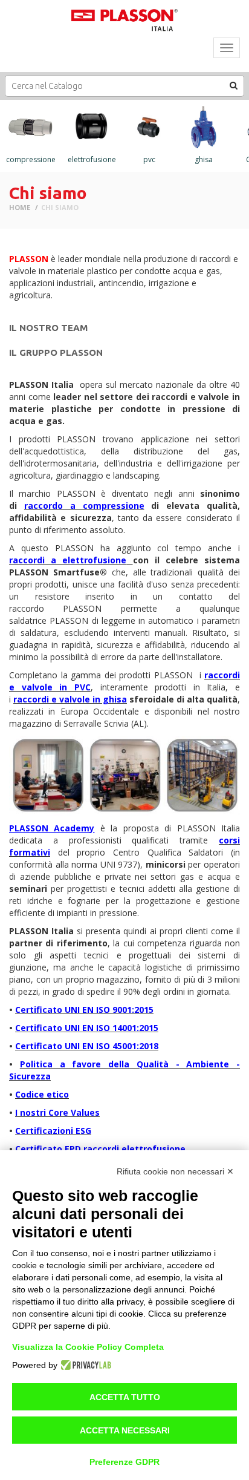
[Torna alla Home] (124, 21)
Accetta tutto (124, 1397)
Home (19, 207)
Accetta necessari (125, 1430)
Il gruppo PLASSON (56, 352)
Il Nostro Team (48, 328)
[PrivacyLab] (84, 1365)
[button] (234, 85)
